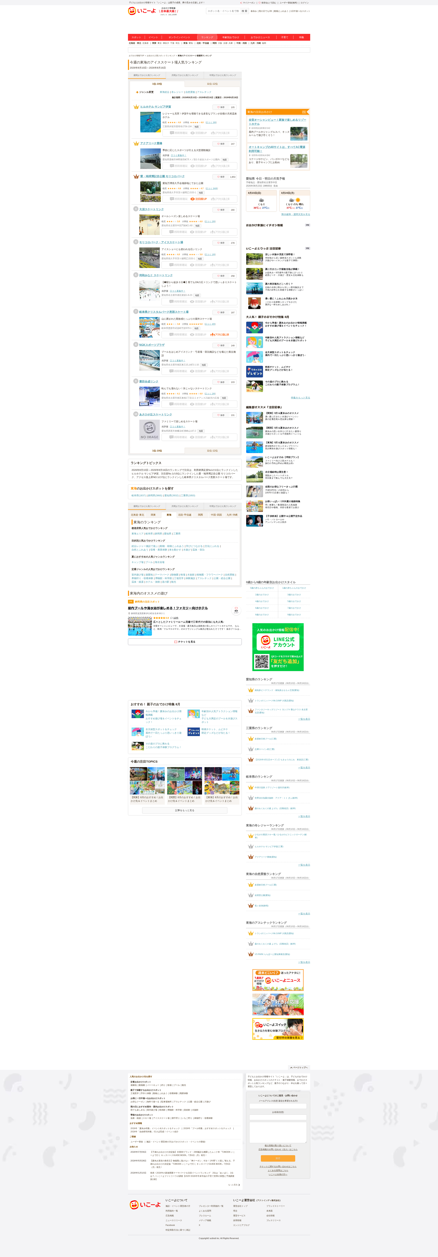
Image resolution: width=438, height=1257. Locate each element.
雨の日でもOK (265, 11)
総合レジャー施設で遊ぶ (145, 546)
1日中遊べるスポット (300, 11)
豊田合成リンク (148, 381)
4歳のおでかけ (262, 601)
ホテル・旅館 (153, 581)
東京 (160, 43)
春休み (254, 11)
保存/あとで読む (268, 3)
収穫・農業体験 (158, 549)
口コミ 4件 (210, 324)
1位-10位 (157, 83)
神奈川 (166, 43)
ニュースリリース (174, 1220)
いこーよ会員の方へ (278, 1174)
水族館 (191, 574)
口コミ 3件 (211, 122)
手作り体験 (146, 1093)
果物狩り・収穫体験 (142, 578)
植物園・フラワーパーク (210, 574)
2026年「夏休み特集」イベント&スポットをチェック (155, 1128)
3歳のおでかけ (294, 594)
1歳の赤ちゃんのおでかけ (294, 588)
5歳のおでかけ (294, 601)
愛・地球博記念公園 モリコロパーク (162, 176)
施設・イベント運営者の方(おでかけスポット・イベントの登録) (175, 1142)
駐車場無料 (166, 1102)
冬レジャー (177, 92)
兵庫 (231, 43)
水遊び (186, 549)
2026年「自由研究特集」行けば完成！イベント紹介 (154, 1131)
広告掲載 (170, 1215)
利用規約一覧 (172, 1211)
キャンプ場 (138, 562)
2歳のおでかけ (262, 594)
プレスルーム (205, 1215)
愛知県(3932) (171, 495)
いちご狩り (187, 1118)
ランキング (207, 37)
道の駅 (165, 581)
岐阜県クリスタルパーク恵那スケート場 (164, 311)
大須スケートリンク (151, 209)
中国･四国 (216, 514)
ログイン (305, 3)
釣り (163, 1085)
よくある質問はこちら (278, 1170)
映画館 (162, 1110)
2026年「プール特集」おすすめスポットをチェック (207, 1128)
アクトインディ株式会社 (268, 1200)
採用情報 (237, 1220)
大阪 (220, 43)
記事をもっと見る (184, 810)
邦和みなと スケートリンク (156, 275)
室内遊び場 (138, 574)
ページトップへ (300, 1067)
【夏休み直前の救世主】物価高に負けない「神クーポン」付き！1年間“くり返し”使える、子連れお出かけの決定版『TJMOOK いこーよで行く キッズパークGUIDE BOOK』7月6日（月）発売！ (192, 1164)
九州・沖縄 (255, 43)
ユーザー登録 (137, 1142)
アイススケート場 (161, 1118)
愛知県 (167, 533)
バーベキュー (153, 1085)
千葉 (172, 43)
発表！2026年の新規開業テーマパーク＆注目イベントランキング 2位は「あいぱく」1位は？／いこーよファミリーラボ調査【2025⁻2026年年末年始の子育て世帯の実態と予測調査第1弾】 (192, 1176)
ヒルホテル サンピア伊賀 (155, 106)
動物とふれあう (281, 11)
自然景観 (190, 92)
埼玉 (178, 43)
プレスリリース (273, 1220)
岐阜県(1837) (139, 495)
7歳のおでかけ (294, 608)
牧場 (183, 574)
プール (149, 562)
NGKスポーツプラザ (152, 344)
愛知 (191, 43)
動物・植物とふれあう (172, 546)
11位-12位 (212, 83)
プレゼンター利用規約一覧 (211, 1206)
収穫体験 (174, 1093)
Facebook (170, 1225)
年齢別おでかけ (230, 37)
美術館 (187, 1110)
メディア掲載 (205, 1220)
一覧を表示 (304, 719)
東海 (185, 43)
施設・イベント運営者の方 (178, 1206)
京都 (225, 43)
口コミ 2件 (210, 221)
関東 (154, 43)
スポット (136, 37)
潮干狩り (176, 1118)
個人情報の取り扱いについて (278, 1145)
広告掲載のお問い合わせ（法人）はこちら (278, 1149)
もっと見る (233, 1185)
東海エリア (138, 533)
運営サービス (239, 1215)
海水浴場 (159, 562)
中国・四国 (241, 43)
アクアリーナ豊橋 (151, 143)
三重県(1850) (188, 495)
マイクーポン (249, 3)
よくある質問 (205, 1211)
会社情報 (270, 1215)
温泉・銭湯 (138, 581)
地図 (197, 127)
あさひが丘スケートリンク (155, 414)
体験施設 (190, 578)
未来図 (269, 1211)
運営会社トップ (240, 1206)
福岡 (264, 43)
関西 (215, 43)
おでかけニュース (260, 37)
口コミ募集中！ (178, 155)
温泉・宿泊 (198, 549)
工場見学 (179, 578)
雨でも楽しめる (138, 1110)
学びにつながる (194, 546)
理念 (235, 1211)
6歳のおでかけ (262, 608)
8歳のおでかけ (262, 614)
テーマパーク (162, 574)
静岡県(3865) (155, 495)
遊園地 (149, 574)
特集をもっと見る (300, 397)
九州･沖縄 (232, 514)
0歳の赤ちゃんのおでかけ (262, 588)
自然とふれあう (140, 549)
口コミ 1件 (210, 254)
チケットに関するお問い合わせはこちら (278, 1166)
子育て (284, 37)
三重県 (177, 533)
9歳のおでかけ (294, 614)
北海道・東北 (135, 43)
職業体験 (184, 1093)
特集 (301, 37)
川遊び (207, 1102)
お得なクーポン (138, 1102)
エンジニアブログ (241, 1225)
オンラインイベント (179, 37)
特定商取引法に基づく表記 (178, 1230)
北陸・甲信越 (203, 43)
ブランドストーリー (275, 1206)
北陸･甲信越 (184, 514)
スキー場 (147, 1118)
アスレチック (204, 92)
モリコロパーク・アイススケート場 (161, 242)
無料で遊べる (153, 1102)
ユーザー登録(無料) (288, 3)
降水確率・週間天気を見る (295, 214)
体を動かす (175, 549)
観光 (173, 581)
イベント (153, 37)
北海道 (145, 43)
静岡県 (158, 533)
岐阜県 (149, 533)
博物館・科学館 (163, 578)
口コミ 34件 (211, 188)
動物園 (174, 574)
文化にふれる (212, 546)
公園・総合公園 (222, 578)
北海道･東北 (137, 514)
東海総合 (164, 92)
